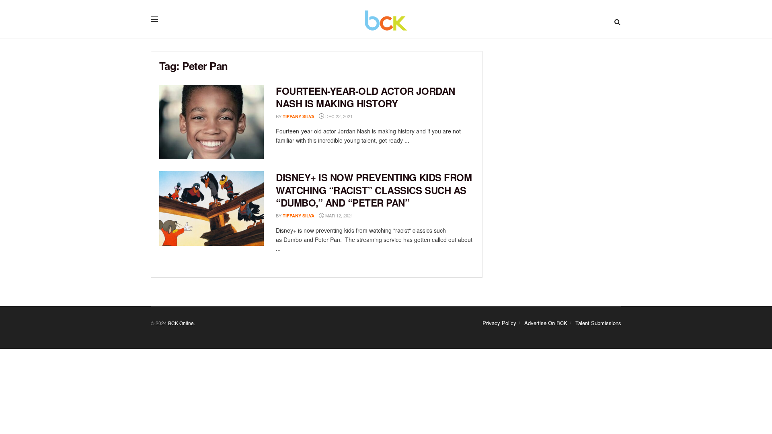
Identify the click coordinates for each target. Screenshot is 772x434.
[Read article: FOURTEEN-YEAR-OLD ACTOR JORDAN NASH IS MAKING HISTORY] (211, 122)
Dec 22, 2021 (338, 116)
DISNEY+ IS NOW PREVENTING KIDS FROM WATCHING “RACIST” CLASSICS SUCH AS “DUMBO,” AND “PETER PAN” (374, 189)
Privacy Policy (499, 323)
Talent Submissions (598, 323)
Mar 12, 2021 (338, 215)
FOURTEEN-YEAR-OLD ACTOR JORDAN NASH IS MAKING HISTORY (365, 97)
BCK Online (181, 322)
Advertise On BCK (545, 323)
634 (365, 116)
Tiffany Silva (298, 116)
